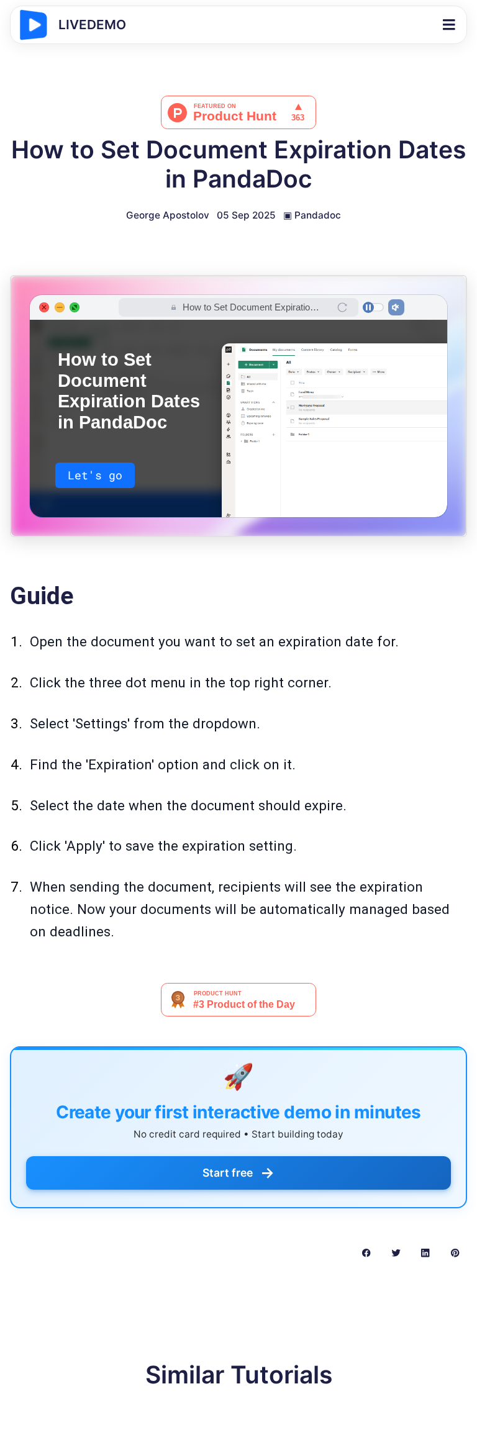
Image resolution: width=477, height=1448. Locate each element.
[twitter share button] (396, 1252)
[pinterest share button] (455, 1252)
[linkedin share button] (425, 1252)
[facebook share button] (366, 1252)
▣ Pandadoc (312, 215)
